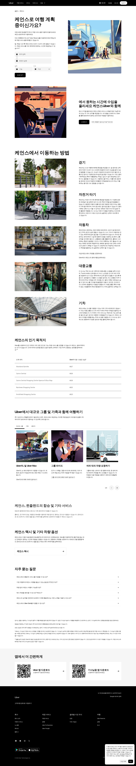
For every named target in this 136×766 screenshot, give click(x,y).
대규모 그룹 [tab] (19, 426)
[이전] (111, 487)
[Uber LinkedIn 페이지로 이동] (16, 741)
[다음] (117, 487)
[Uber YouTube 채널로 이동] (20, 741)
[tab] (38, 426)
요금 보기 (20, 75)
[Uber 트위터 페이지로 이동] (29, 741)
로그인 (116, 3)
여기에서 (122, 754)
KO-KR (103, 3)
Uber (11, 3)
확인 (130, 761)
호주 (16, 11)
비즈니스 (35, 3)
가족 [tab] (27, 426)
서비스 (28, 3)
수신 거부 (123, 761)
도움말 (110, 3)
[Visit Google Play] (21, 750)
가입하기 (123, 3)
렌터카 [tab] (33, 426)
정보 (41, 3)
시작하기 (84, 122)
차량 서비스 (20, 3)
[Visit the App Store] (34, 750)
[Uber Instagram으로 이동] (24, 741)
